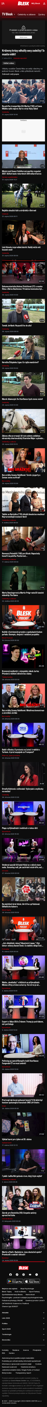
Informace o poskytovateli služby (32, 46)
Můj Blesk (35, 3)
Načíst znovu (23, 37)
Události (5, 214)
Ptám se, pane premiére (11, 755)
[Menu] (3, 3)
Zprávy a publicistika (9, 177)
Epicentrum (6, 831)
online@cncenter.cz (15, 1386)
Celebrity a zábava (9, 442)
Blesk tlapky (6, 910)
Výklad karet (6, 1143)
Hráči (4, 1106)
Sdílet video (9, 63)
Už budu (5, 871)
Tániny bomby (7, 677)
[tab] (9, 14)
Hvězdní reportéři (20, 58)
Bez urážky (6, 481)
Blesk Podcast (7, 638)
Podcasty (5, 949)
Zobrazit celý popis (10, 74)
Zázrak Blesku (7, 1219)
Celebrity (5, 112)
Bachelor (5, 1258)
